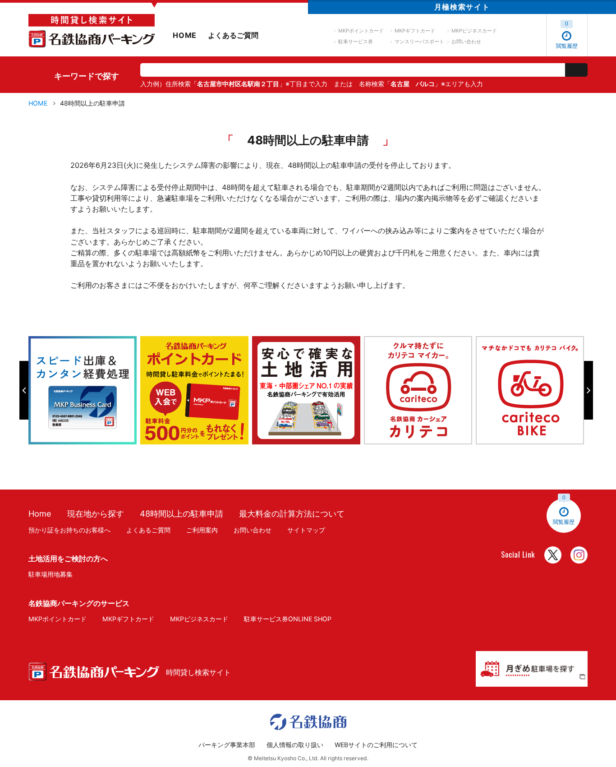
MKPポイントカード (361, 31)
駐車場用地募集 (50, 574)
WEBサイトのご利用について (376, 745)
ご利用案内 (202, 530)
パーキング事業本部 (226, 745)
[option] (84, 390)
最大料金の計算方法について (292, 513)
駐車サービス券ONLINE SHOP (287, 619)
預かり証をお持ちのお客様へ (69, 530)
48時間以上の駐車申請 (181, 513)
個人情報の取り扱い (295, 745)
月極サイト (462, 6)
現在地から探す (95, 513)
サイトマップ (306, 530)
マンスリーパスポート (419, 41)
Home (39, 513)
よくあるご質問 (233, 35)
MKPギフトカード (415, 31)
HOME (185, 35)
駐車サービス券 (355, 41)
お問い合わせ (466, 41)
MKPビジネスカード (474, 31)
